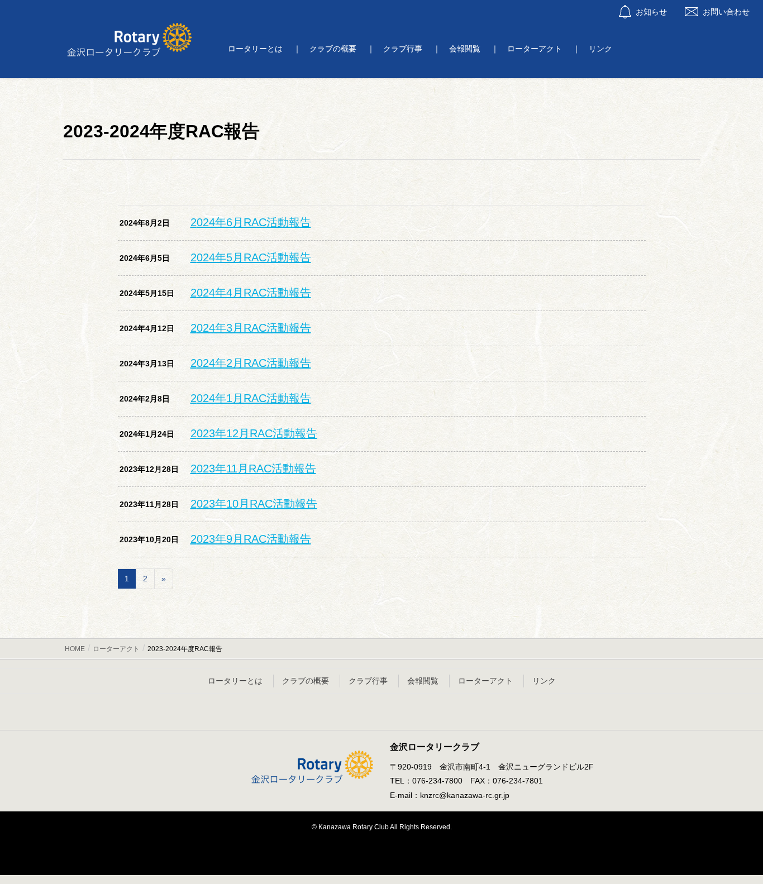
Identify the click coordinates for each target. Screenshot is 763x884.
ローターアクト (485, 680)
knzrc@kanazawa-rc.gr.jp (464, 795)
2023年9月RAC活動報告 (250, 539)
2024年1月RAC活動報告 (250, 398)
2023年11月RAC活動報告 (253, 468)
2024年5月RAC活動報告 (250, 257)
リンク (544, 680)
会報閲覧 (422, 680)
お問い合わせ (726, 11)
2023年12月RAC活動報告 (253, 433)
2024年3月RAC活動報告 (250, 328)
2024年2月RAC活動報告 (250, 363)
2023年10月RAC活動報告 (253, 504)
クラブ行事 (368, 680)
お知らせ (651, 11)
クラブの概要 (305, 680)
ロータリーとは (235, 680)
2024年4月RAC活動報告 (250, 292)
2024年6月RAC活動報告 (250, 222)
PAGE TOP (735, 848)
